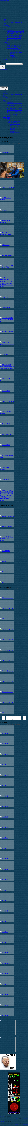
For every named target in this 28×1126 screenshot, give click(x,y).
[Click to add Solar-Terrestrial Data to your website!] (14, 1113)
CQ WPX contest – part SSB (14, 36)
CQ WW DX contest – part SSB (15, 33)
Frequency (12, 53)
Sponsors (12, 55)
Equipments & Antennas (16, 52)
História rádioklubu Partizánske (14, 22)
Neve (16, 1118)
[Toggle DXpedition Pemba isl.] (27, 122)
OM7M (2, 1116)
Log (4, 28)
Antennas (9, 26)
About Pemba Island (15, 49)
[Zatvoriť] (2, 67)
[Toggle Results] (27, 101)
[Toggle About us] (27, 93)
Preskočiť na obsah (4, 0)
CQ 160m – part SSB (12, 39)
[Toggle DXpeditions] (27, 118)
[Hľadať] (0, 62)
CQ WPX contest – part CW (14, 38)
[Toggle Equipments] (27, 97)
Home (4, 19)
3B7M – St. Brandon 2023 (13, 46)
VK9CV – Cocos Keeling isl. (14, 45)
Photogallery (6, 42)
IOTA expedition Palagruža (13, 57)
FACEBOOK (3, 70)
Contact (5, 59)
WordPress (25, 1118)
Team (4, 23)
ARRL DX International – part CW (15, 32)
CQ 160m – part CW (12, 40)
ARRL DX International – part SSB (15, 31)
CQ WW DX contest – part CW (14, 35)
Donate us (12, 56)
